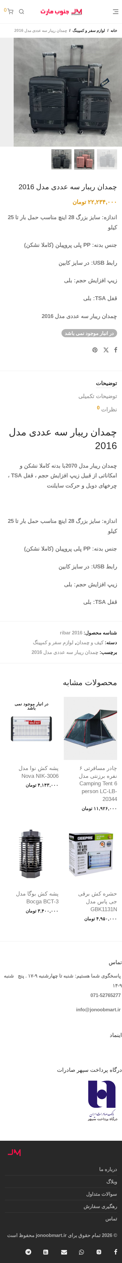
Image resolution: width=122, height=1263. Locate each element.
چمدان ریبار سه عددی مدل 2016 (65, 652)
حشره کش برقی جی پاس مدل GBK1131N (97, 901)
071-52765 (101, 995)
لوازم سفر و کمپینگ (89, 30)
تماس (111, 1218)
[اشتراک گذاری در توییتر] (106, 350)
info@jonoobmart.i (97, 1009)
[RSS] (46, 1251)
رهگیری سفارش (100, 1206)
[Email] (64, 1251)
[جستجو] (21, 11)
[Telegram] (28, 1251)
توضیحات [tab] (106, 383)
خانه (114, 30)
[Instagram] (99, 1251)
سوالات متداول (101, 1194)
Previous (115, 92)
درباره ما (108, 1169)
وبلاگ (111, 1181)
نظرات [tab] (107, 409)
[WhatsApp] (81, 1251)
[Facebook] (115, 1251)
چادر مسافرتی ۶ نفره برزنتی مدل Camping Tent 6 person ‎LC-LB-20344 (98, 783)
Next (4, 92)
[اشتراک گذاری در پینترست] (95, 350)
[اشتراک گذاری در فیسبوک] (115, 350)
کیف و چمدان (89, 642)
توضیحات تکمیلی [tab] (97, 396)
